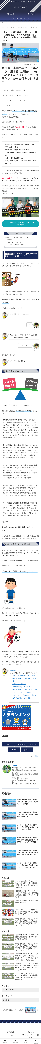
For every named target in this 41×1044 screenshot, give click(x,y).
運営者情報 (10, 1032)
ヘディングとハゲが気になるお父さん (24, 695)
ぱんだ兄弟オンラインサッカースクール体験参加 (20, 223)
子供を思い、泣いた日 (19, 684)
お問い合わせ (30, 1032)
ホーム (11, 1035)
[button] (27, 749)
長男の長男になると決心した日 (22, 686)
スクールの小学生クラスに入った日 (23, 676)
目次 (17, 233)
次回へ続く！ (14, 670)
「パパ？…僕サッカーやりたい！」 (18, 244)
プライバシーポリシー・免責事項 (30, 1036)
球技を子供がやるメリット (15, 242)
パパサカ (14, 765)
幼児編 (5, 736)
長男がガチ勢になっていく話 (21, 698)
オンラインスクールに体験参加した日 (24, 692)
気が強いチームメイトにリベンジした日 (25, 689)
